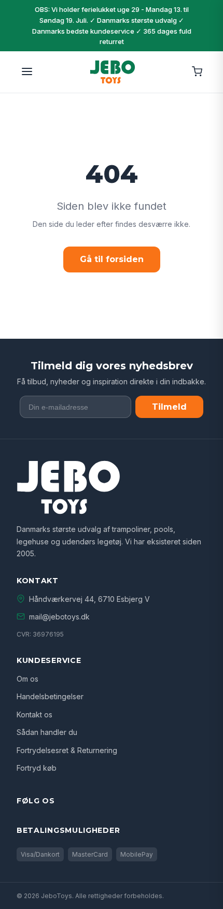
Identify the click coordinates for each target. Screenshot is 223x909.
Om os (27, 678)
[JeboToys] (112, 72)
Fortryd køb (37, 767)
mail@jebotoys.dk (59, 616)
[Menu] (27, 72)
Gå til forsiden (112, 259)
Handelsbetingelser (50, 696)
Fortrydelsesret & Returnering (67, 750)
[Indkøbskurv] (197, 72)
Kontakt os (34, 714)
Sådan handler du (47, 732)
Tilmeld (169, 407)
